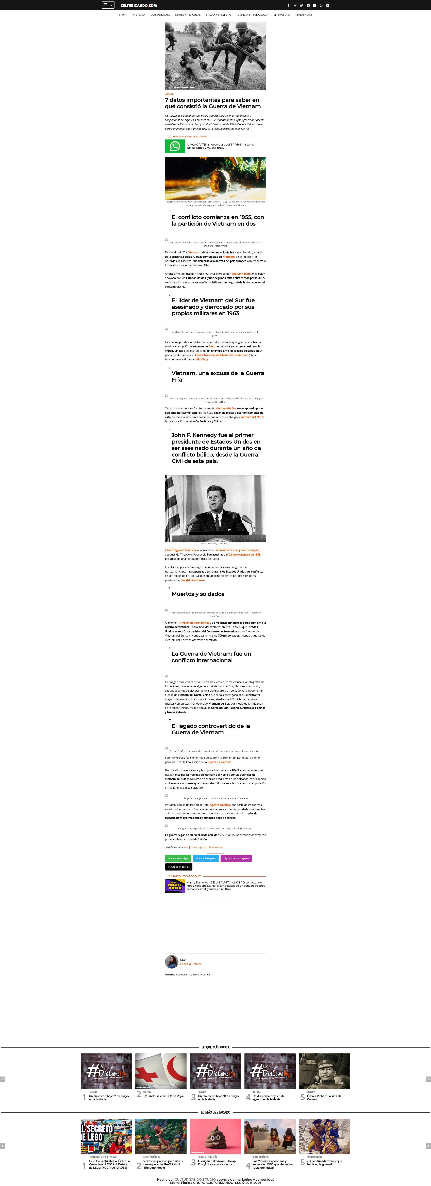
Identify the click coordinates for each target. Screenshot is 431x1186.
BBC (186, 847)
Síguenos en (236, 858)
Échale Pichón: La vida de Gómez (324, 1098)
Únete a (178, 858)
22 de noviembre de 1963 (244, 554)
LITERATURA (282, 15)
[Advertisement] (215, 1011)
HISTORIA (139, 15)
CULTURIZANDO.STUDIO (195, 1179)
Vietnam (193, 252)
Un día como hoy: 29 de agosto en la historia (269, 1098)
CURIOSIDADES (160, 15)
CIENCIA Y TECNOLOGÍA (253, 15)
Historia (169, 94)
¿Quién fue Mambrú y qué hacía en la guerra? (324, 1163)
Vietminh (229, 257)
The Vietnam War (216, 847)
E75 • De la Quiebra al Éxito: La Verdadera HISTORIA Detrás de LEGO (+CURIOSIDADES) (109, 1164)
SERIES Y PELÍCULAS (188, 15)
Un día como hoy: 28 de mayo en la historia (218, 1098)
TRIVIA (123, 15)
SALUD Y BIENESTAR (219, 15)
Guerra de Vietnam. (219, 762)
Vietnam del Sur (226, 408)
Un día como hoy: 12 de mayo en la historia (109, 1098)
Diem (211, 346)
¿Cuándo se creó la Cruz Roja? (164, 1096)
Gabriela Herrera (191, 964)
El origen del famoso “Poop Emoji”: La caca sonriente (217, 1163)
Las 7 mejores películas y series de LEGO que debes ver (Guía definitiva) (273, 1164)
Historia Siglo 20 (198, 847)
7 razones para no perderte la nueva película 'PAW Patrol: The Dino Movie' (163, 1164)
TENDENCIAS (303, 15)
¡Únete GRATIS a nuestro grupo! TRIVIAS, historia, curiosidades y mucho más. (220, 146)
